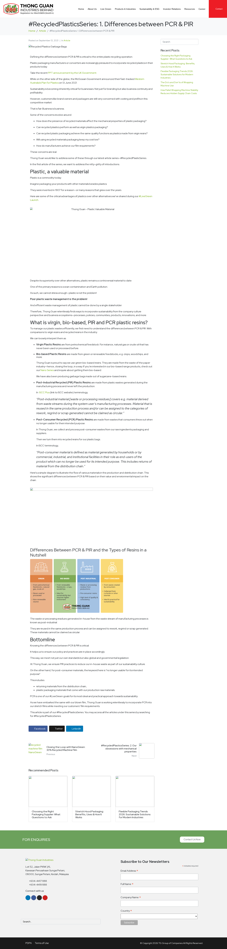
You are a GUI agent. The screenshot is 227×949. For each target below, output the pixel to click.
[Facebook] (33, 897)
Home (81, 9)
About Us (92, 9)
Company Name (131, 897)
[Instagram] (39, 897)
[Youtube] (45, 897)
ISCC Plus (44, 392)
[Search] (97, 921)
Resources (189, 9)
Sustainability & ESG (149, 9)
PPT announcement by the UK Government (72, 72)
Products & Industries (125, 9)
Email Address (129, 871)
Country (126, 911)
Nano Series (47, 370)
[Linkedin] (27, 897)
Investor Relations (172, 9)
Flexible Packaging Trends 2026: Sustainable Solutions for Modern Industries (177, 74)
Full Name (127, 884)
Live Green (105, 9)
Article (67, 40)
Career (202, 9)
